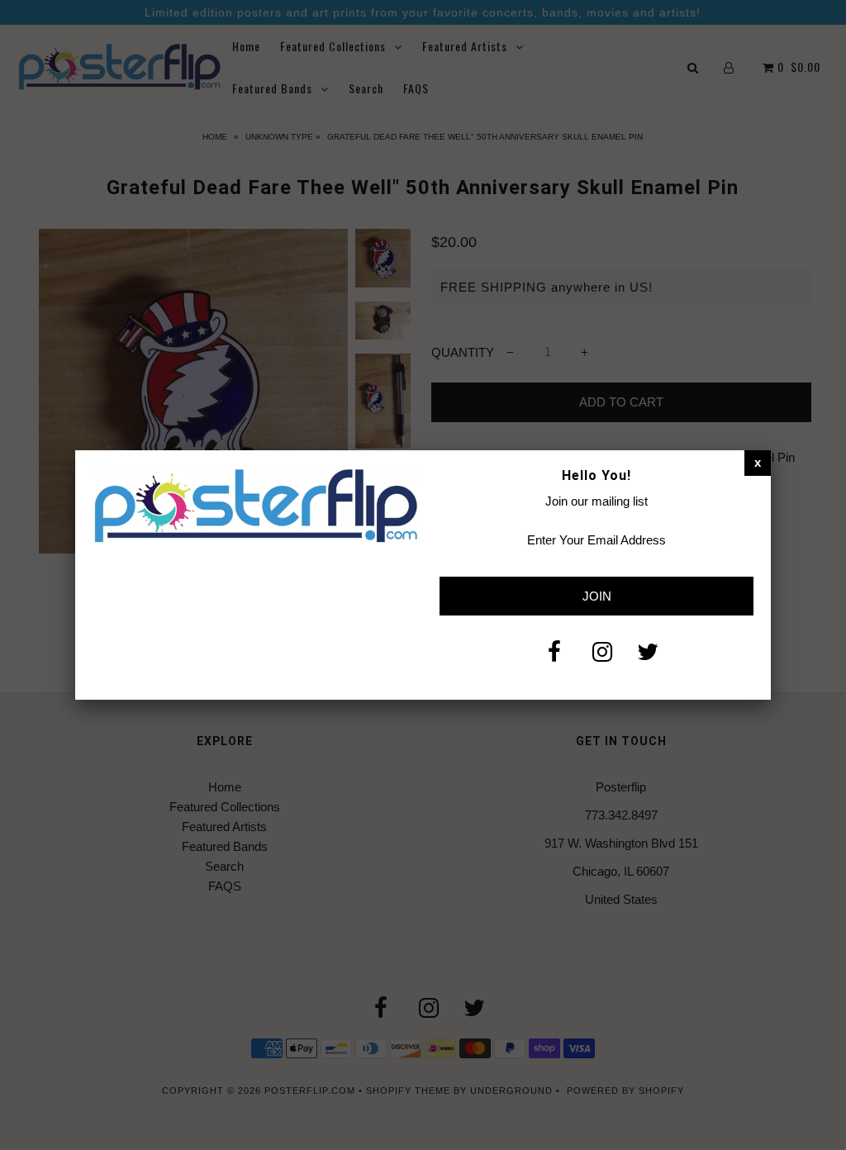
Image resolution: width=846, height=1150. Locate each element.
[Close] (757, 463)
